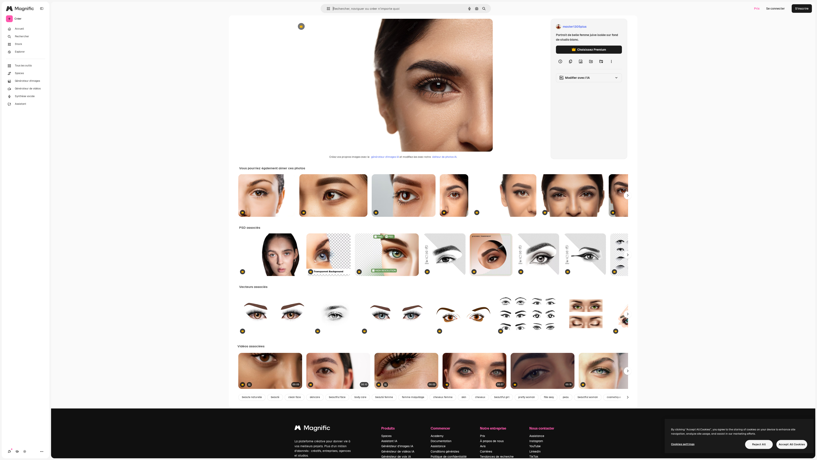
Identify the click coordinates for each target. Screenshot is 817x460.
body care (360, 397)
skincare (315, 397)
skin (463, 397)
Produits (388, 428)
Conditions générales (445, 451)
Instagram (536, 441)
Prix (757, 8)
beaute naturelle (252, 397)
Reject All (759, 444)
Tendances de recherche (497, 457)
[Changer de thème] (24, 451)
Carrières (486, 451)
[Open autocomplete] (327, 8)
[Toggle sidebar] (41, 8)
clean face (294, 397)
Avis (483, 446)
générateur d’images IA (385, 157)
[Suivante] (627, 195)
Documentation (441, 441)
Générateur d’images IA (397, 446)
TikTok (533, 457)
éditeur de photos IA (444, 157)
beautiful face (337, 397)
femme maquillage (413, 397)
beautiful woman (588, 397)
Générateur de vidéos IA (397, 451)
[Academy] (17, 451)
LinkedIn (535, 451)
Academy (437, 436)
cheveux (480, 397)
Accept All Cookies (792, 444)
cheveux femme (443, 397)
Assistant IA (389, 441)
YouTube (535, 446)
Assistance (438, 446)
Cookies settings (682, 444)
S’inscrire (801, 8)
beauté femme (384, 397)
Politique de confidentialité (449, 457)
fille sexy (549, 397)
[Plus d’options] (611, 61)
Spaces (386, 436)
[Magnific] (312, 429)
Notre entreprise (493, 428)
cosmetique (614, 397)
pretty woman (526, 397)
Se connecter (775, 8)
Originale (322, 27)
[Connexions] (9, 451)
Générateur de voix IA (396, 457)
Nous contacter (541, 428)
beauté (275, 397)
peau (566, 397)
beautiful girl (501, 397)
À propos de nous (492, 441)
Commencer (440, 428)
